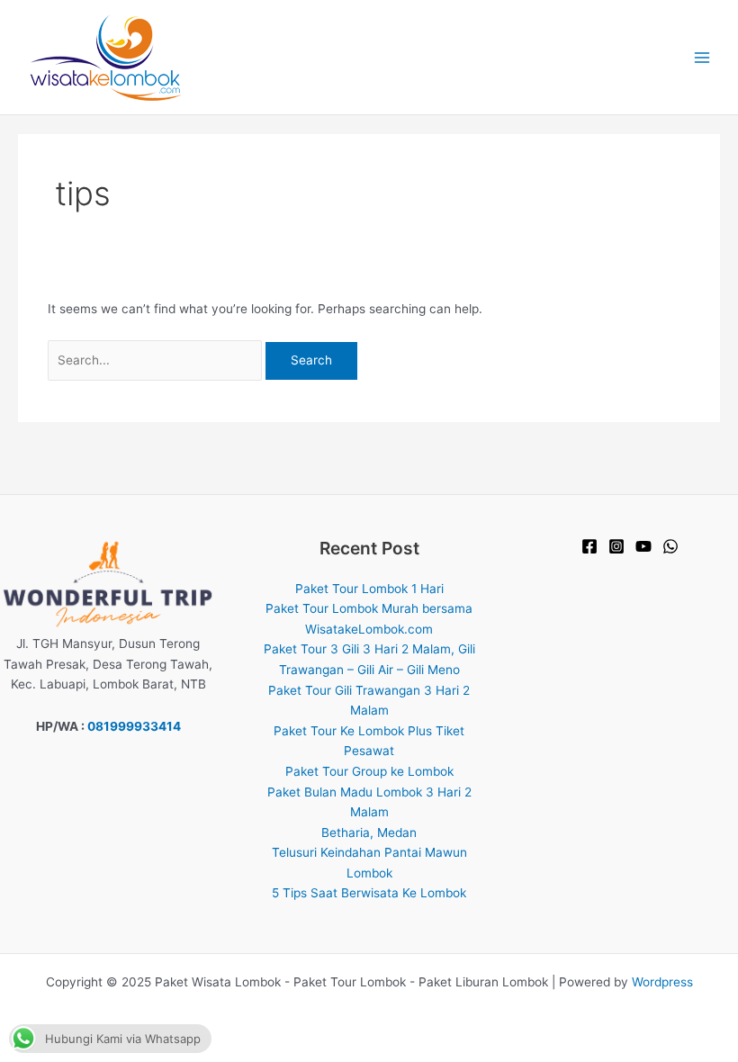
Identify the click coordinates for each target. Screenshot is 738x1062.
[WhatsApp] (670, 546)
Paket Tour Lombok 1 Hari (369, 588)
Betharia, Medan (369, 832)
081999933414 (134, 726)
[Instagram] (616, 546)
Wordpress (662, 982)
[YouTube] (643, 546)
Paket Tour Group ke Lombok (369, 771)
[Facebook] (589, 546)
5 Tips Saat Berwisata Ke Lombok (369, 893)
